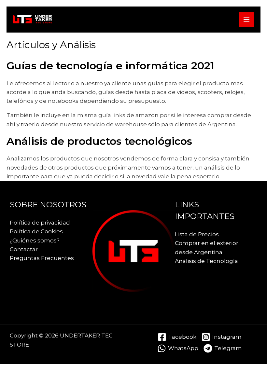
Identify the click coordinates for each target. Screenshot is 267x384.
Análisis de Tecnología (206, 261)
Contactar (24, 249)
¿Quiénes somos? (35, 240)
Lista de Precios (197, 234)
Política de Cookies (36, 231)
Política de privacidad (40, 222)
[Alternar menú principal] (246, 19)
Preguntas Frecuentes (42, 258)
